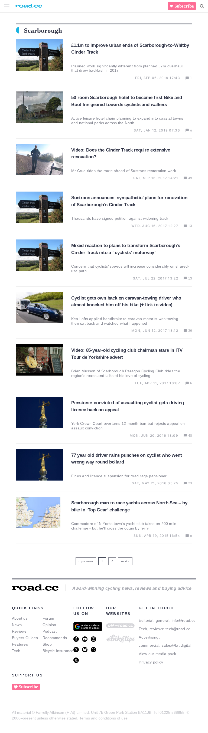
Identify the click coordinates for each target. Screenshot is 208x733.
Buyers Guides (25, 638)
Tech (16, 651)
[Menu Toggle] (6, 6)
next (124, 561)
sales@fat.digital (176, 645)
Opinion (49, 625)
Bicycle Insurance (58, 651)
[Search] (202, 6)
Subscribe (184, 6)
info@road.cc (184, 620)
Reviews (19, 631)
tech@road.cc (177, 629)
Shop (47, 644)
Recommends (55, 638)
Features (20, 644)
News (17, 625)
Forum (48, 618)
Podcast (50, 631)
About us (20, 618)
